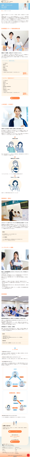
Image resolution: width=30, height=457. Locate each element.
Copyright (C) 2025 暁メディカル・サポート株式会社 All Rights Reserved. (15, 455)
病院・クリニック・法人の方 (18, 448)
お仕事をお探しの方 (17, 447)
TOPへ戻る (28, 455)
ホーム (3, 10)
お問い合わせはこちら (15, 98)
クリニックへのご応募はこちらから (15, 431)
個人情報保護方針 (17, 453)
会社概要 (16, 449)
